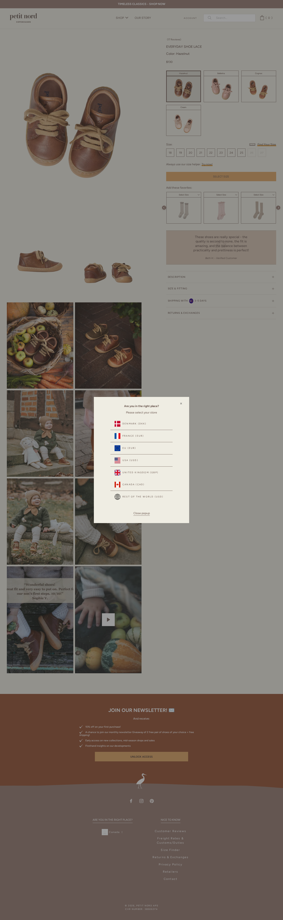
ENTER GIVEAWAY (230, 901)
